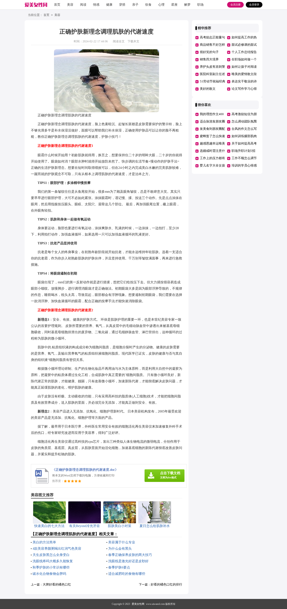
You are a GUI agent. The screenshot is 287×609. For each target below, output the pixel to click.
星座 (174, 4)
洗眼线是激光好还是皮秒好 (128, 561)
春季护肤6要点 (119, 567)
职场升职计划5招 (243, 150)
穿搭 (122, 4)
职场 (200, 4)
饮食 (148, 4)
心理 (161, 4)
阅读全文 (119, 41)
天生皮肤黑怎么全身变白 (51, 555)
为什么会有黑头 (120, 548)
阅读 (83, 4)
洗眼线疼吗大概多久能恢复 (53, 561)
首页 (57, 4)
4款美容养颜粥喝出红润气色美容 (57, 548)
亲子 (135, 4)
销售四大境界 (209, 59)
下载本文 (133, 41)
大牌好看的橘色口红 (57, 584)
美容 (70, 4)
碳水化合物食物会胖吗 (49, 573)
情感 (96, 4)
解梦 (187, 4)
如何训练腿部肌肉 (244, 136)
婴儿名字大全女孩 (212, 165)
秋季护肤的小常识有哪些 (51, 567)
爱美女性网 (138, 603)
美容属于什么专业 (121, 542)
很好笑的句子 (209, 52)
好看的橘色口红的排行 (166, 584)
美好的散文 (208, 88)
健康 (109, 4)
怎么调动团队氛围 (244, 121)
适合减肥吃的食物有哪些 (126, 573)
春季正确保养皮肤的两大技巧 (130, 555)
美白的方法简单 (44, 542)
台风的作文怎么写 (244, 128)
